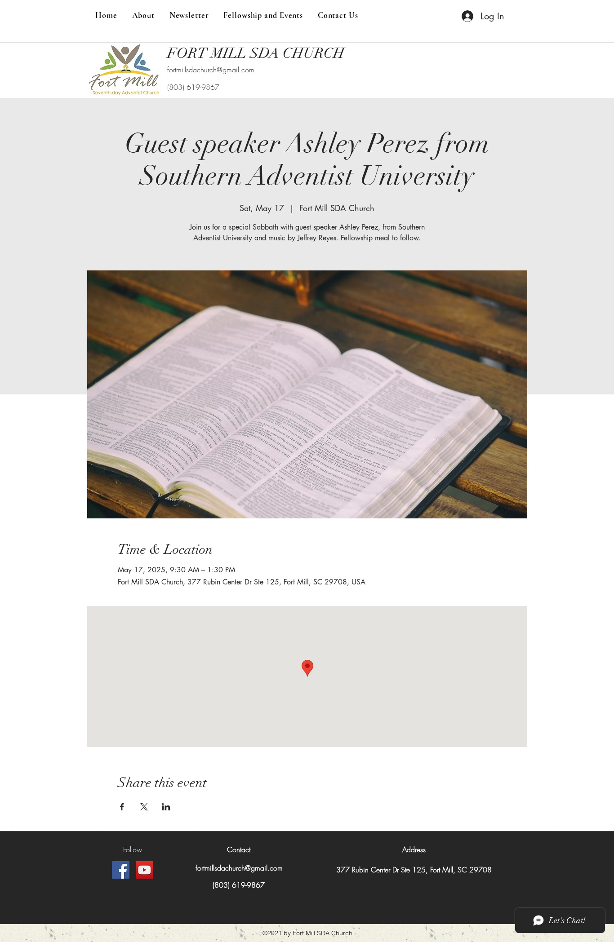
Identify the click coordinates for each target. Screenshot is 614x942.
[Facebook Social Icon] (120, 870)
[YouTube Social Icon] (144, 870)
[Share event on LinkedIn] (166, 806)
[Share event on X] (144, 806)
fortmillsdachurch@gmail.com (210, 70)
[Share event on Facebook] (122, 806)
